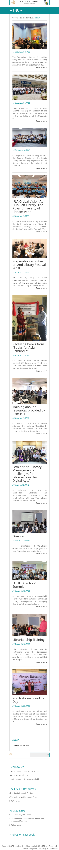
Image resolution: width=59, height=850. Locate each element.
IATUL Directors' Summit (24, 585)
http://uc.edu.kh (21, 775)
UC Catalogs (15, 801)
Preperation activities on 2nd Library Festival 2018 (29, 264)
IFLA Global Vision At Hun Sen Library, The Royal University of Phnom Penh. (27, 206)
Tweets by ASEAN (20, 745)
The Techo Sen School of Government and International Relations (26, 819)
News (31, 18)
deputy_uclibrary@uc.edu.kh (27, 779)
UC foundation (16, 825)
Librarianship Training (28, 639)
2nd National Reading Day (28, 700)
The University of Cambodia (21, 815)
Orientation (21, 536)
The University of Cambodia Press (23, 797)
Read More (41, 67)
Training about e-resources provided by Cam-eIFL (28, 410)
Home (25, 18)
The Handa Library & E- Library (22, 793)
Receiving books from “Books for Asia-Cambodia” (28, 347)
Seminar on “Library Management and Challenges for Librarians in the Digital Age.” (27, 474)
